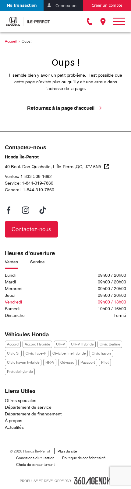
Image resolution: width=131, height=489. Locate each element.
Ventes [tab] (11, 261)
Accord (13, 344)
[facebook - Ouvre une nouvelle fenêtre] (8, 210)
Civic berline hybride (69, 353)
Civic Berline (110, 344)
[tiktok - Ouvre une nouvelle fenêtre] (42, 210)
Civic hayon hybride (23, 362)
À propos (13, 420)
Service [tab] (37, 261)
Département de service (28, 407)
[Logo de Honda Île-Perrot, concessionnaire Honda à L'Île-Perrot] (28, 21)
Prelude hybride (20, 371)
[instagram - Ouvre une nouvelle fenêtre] (25, 210)
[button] (22, 5)
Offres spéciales (20, 400)
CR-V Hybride (82, 344)
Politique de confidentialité (83, 458)
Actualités (14, 427)
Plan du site (67, 451)
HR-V (49, 362)
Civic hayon (101, 353)
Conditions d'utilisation (35, 458)
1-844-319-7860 (37, 183)
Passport (87, 362)
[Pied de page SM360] (92, 480)
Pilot (105, 362)
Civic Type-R (36, 353)
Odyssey (67, 362)
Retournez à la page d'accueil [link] (60, 108)
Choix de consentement (35, 465)
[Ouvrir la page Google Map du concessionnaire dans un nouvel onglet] (103, 21)
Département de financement (33, 413)
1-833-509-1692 (36, 176)
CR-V (60, 344)
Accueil (11, 41)
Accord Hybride (37, 344)
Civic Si (13, 353)
